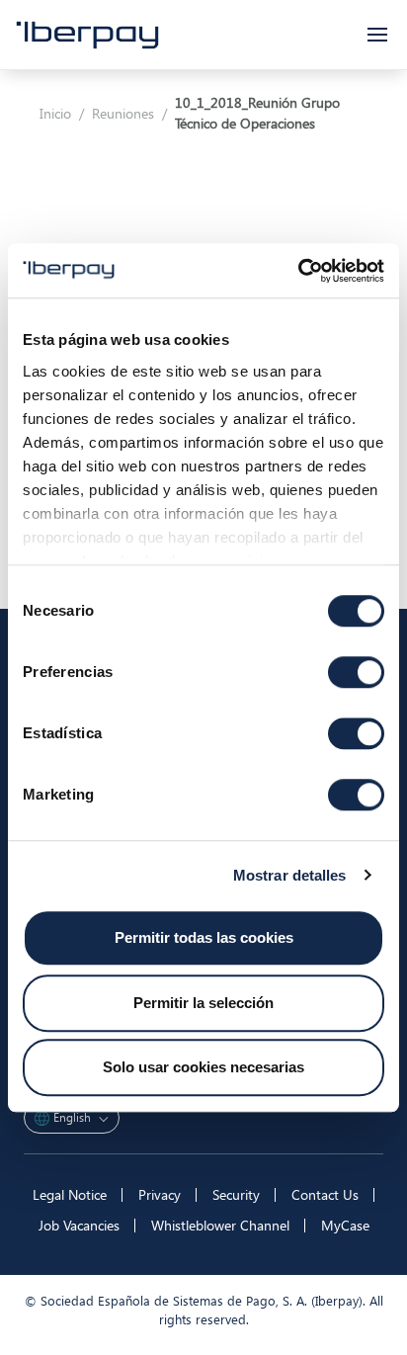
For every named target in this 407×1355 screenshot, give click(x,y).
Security (236, 1194)
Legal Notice (70, 1194)
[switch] (356, 672)
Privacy (159, 1194)
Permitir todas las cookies (204, 937)
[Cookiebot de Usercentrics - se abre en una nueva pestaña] (297, 271)
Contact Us (325, 1194)
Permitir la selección (203, 1002)
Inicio (55, 113)
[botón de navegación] (377, 34)
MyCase (345, 1225)
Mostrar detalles (290, 875)
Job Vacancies (79, 1225)
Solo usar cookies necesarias (203, 1067)
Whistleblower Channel (220, 1225)
